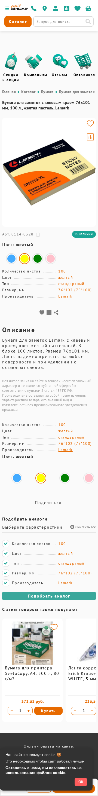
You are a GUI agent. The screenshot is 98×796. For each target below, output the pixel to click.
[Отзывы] (60, 61)
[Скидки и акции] (11, 61)
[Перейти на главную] (19, 8)
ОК (80, 782)
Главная (9, 91)
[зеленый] (37, 258)
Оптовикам (85, 74)
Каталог (28, 91)
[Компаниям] (33, 61)
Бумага (47, 91)
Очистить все (85, 527)
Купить (48, 710)
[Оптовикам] (83, 61)
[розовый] (50, 258)
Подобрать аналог (49, 596)
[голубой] (11, 258)
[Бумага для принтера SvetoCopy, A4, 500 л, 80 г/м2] (32, 663)
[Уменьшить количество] (11, 711)
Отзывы (60, 74)
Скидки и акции (10, 77)
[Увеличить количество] (28, 711)
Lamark (65, 296)
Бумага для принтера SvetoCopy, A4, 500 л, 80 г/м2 (32, 673)
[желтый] (24, 258)
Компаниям (35, 74)
